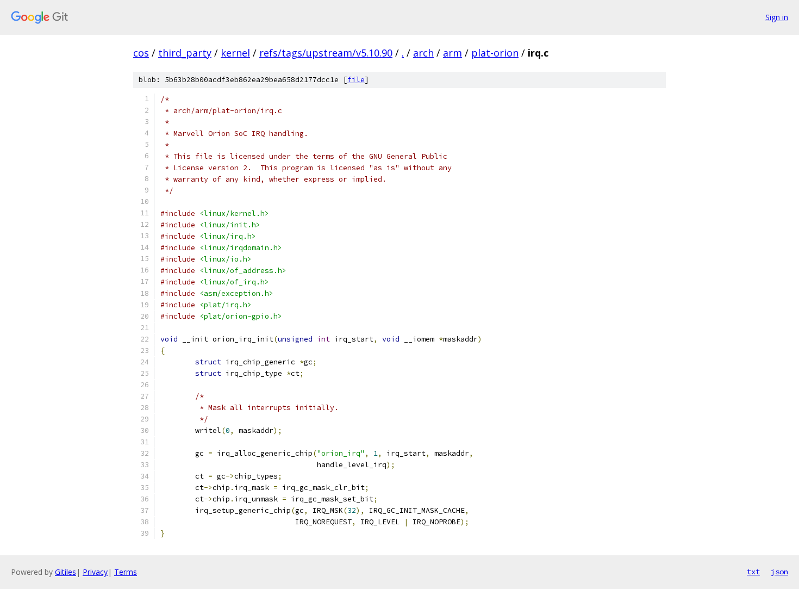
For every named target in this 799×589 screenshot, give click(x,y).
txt (753, 571)
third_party (184, 52)
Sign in (776, 17)
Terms (125, 572)
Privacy (95, 572)
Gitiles (65, 572)
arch (423, 52)
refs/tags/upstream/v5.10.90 (325, 52)
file (356, 79)
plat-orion (495, 52)
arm (452, 52)
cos (141, 52)
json (779, 571)
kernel (235, 52)
